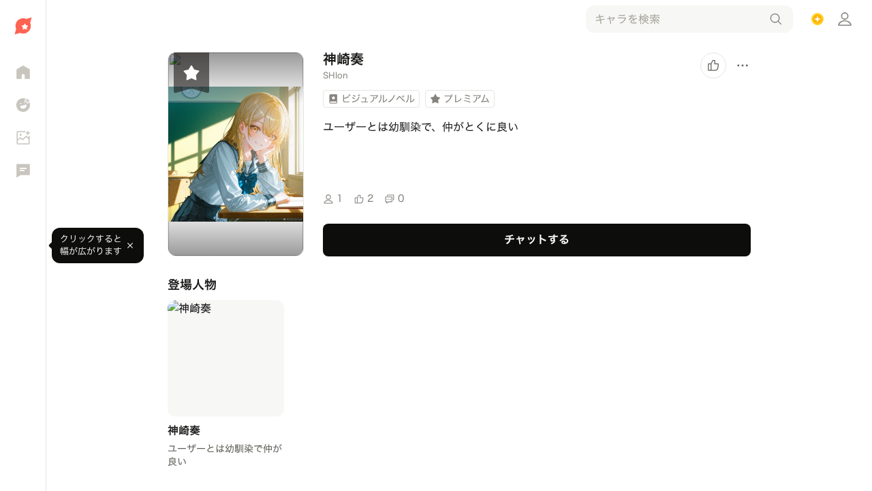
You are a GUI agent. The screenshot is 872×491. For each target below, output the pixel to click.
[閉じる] (130, 245)
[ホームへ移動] (23, 26)
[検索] (776, 19)
